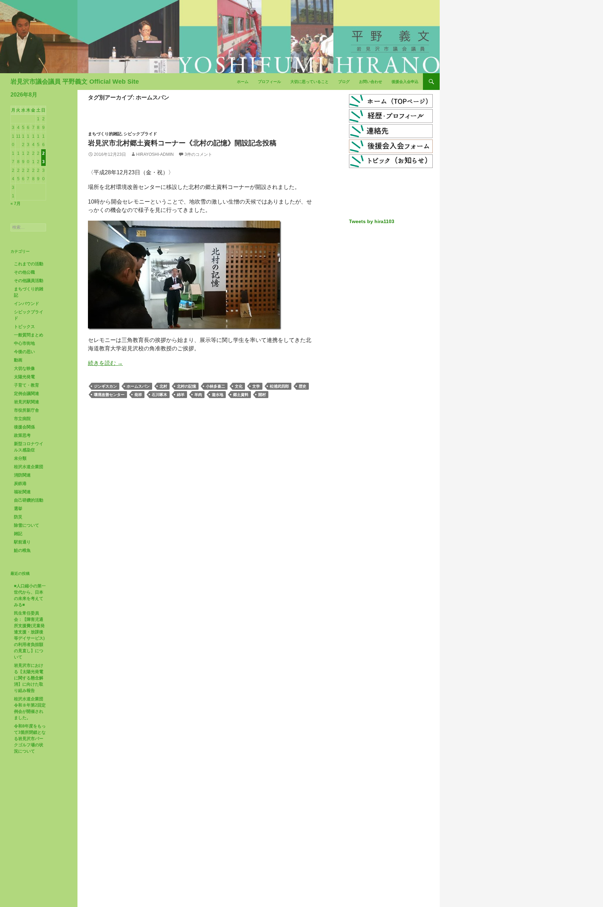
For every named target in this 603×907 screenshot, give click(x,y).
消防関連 (22, 475)
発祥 (138, 394)
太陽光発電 (24, 376)
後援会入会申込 (405, 81)
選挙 (18, 508)
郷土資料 (240, 394)
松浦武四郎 (279, 386)
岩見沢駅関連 (26, 401)
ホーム (242, 81)
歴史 (302, 386)
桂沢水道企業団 (28, 466)
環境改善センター (109, 394)
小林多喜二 (215, 386)
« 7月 (15, 203)
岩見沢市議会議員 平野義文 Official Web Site (74, 81)
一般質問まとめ (28, 335)
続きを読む (105, 363)
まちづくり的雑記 (104, 133)
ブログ (344, 81)
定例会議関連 (26, 393)
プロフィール (269, 81)
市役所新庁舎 (26, 410)
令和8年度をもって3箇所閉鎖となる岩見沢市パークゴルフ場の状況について (30, 739)
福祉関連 (22, 491)
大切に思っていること (309, 81)
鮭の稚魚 (22, 550)
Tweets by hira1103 (371, 221)
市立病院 (22, 418)
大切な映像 (24, 368)
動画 (18, 360)
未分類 (20, 458)
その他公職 (24, 272)
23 (43, 157)
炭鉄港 (20, 483)
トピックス (24, 326)
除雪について (26, 525)
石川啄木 (159, 394)
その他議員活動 (28, 280)
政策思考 (22, 435)
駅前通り (22, 542)
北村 (163, 386)
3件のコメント (198, 154)
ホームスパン (138, 386)
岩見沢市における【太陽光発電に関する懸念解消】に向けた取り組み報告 (28, 678)
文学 (256, 386)
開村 (262, 394)
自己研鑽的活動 (28, 500)
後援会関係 (24, 427)
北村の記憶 (186, 386)
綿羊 (181, 394)
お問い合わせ (370, 81)
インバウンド (26, 303)
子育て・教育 (26, 385)
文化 (239, 386)
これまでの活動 (28, 263)
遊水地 (217, 394)
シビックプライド (140, 133)
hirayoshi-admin (155, 154)
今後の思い (24, 351)
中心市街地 (24, 343)
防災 (18, 517)
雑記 (18, 533)
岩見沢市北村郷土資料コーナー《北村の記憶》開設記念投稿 (182, 143)
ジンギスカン (105, 386)
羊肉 (198, 394)
